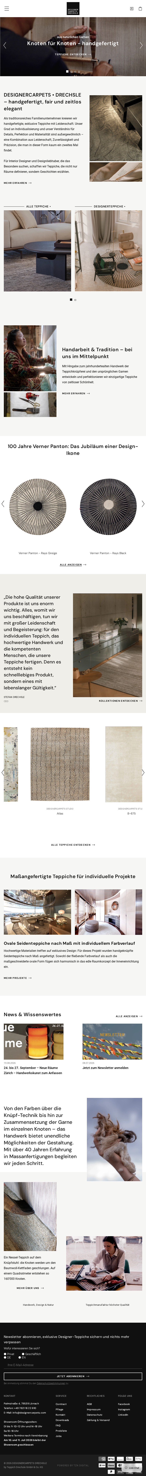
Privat (10, 1354)
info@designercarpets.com (29, 1412)
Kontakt (60, 1414)
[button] (140, 8)
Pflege (59, 1409)
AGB (89, 1404)
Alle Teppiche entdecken (70, 844)
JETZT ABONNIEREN (70, 1376)
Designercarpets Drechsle (29, 1463)
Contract (61, 1404)
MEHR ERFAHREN (15, 183)
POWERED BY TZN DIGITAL (73, 1465)
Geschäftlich (33, 1354)
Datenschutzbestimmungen (51, 1383)
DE (9, 1357)
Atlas (37, 813)
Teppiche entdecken (70, 54)
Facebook (124, 1404)
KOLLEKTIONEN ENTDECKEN (118, 700)
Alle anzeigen (71, 564)
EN (24, 1357)
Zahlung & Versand (98, 1420)
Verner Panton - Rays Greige (38, 553)
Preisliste (61, 1430)
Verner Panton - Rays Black (108, 553)
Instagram (124, 1409)
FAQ (58, 1425)
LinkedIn (123, 1414)
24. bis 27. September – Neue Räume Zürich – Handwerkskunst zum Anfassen (33, 1070)
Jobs (59, 1436)
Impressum (94, 1409)
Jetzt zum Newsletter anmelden (105, 1068)
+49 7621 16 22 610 (25, 1408)
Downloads (62, 1420)
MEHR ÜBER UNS (28, 1288)
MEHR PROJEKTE (15, 978)
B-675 (109, 813)
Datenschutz (94, 1414)
